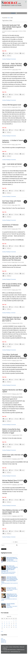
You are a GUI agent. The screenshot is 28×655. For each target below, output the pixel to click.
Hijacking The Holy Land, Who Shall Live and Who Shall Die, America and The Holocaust (12, 258)
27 (9, 627)
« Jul (2, 631)
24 (2, 627)
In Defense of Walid (22, 31)
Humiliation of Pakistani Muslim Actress (10, 226)
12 (6, 623)
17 (2, 625)
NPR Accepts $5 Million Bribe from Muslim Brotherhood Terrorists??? (11, 285)
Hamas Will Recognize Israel (11, 105)
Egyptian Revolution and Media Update (12, 391)
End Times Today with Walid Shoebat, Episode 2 (11, 202)
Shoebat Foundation (7, 31)
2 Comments (13, 196)
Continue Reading (6, 59)
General (20, 166)
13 (9, 623)
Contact (10, 646)
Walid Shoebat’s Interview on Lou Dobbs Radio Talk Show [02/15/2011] (11, 319)
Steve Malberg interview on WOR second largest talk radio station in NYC (13, 512)
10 (2, 623)
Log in (2, 638)
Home (9, 17)
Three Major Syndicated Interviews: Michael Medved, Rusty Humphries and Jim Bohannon (14, 356)
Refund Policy (16, 646)
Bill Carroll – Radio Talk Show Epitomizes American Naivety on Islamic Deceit (12, 65)
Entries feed (3, 639)
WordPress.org (3, 642)
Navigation (13, 13)
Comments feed (3, 640)
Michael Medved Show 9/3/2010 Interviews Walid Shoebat (12, 481)
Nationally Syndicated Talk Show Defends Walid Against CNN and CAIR (11, 27)
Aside (25, 26)
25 (4, 627)
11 (4, 623)
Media (3, 32)
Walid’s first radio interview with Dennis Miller (13, 455)
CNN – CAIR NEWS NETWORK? (12, 164)
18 (4, 625)
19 (6, 625)
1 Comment (12, 312)
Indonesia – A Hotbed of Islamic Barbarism (13, 141)
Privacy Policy (5, 646)
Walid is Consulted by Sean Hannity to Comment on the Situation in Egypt (11, 431)
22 (13, 625)
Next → (16, 541)
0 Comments (13, 59)
